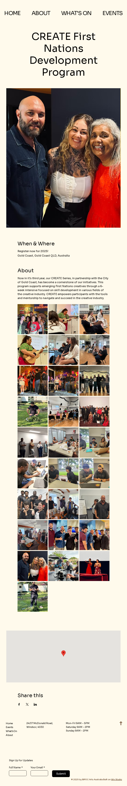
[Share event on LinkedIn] (35, 704)
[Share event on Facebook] (19, 704)
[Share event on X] (27, 704)
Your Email (38, 767)
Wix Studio (116, 779)
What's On (11, 731)
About (9, 735)
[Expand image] (33, 319)
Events (9, 727)
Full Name (16, 767)
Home (9, 723)
